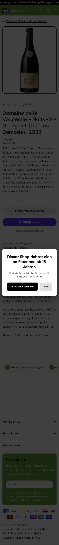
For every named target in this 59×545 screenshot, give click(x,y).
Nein (46, 286)
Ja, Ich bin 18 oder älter (22, 286)
